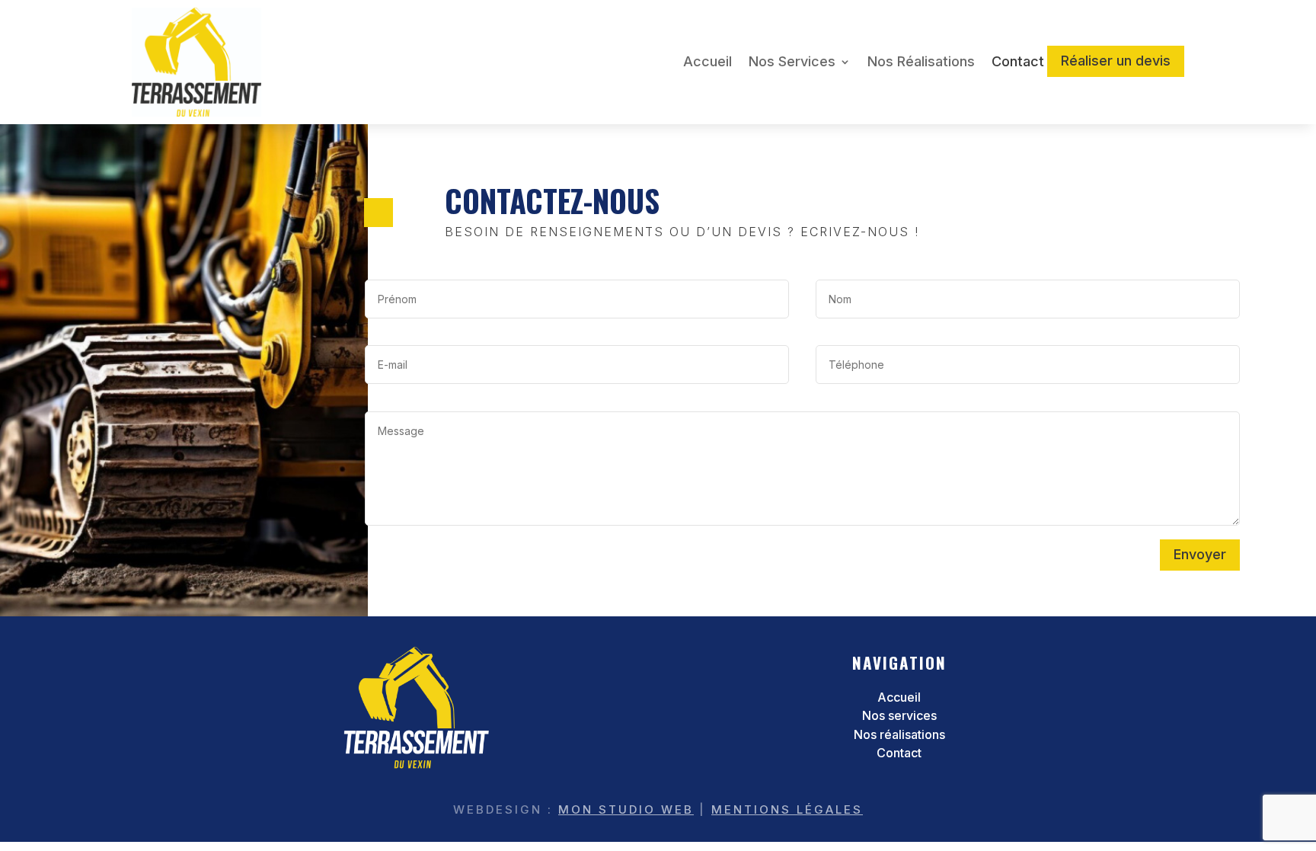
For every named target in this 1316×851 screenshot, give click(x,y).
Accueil (707, 61)
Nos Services (792, 61)
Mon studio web (626, 809)
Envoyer (1200, 554)
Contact (1018, 61)
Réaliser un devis (1116, 61)
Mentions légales (787, 809)
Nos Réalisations (921, 61)
